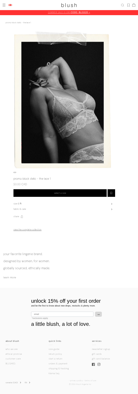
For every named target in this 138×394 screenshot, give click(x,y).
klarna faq (54, 373)
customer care (13, 359)
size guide (54, 349)
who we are (12, 349)
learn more (9, 277)
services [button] (96, 341)
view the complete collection (27, 230)
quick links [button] (55, 341)
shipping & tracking (59, 368)
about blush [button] (12, 341)
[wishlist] (128, 5)
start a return (55, 359)
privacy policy (76, 381)
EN (26, 383)
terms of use (90, 381)
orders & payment (58, 364)
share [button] (16, 216)
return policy (55, 354)
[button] (3, 5)
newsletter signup (101, 349)
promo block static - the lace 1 (18, 23)
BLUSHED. (11, 364)
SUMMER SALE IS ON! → (69, 12)
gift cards (97, 354)
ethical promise (14, 354)
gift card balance (101, 359)
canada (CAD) (12, 383)
